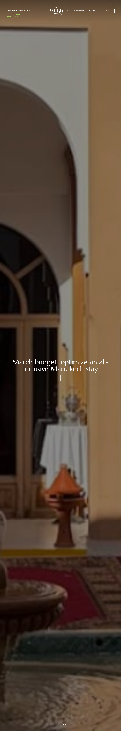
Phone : (69, 11)
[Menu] (7, 5)
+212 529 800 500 (78, 11)
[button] (109, 11)
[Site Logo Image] (56, 11)
